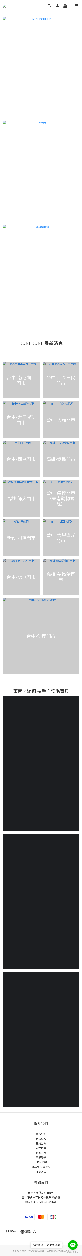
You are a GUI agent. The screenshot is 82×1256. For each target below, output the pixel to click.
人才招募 (41, 1148)
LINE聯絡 (41, 1162)
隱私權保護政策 (41, 1167)
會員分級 (41, 1143)
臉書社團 (41, 1153)
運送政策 (41, 1172)
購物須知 (41, 1138)
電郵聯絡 (41, 1157)
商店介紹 (41, 1134)
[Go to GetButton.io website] (73, 1252)
